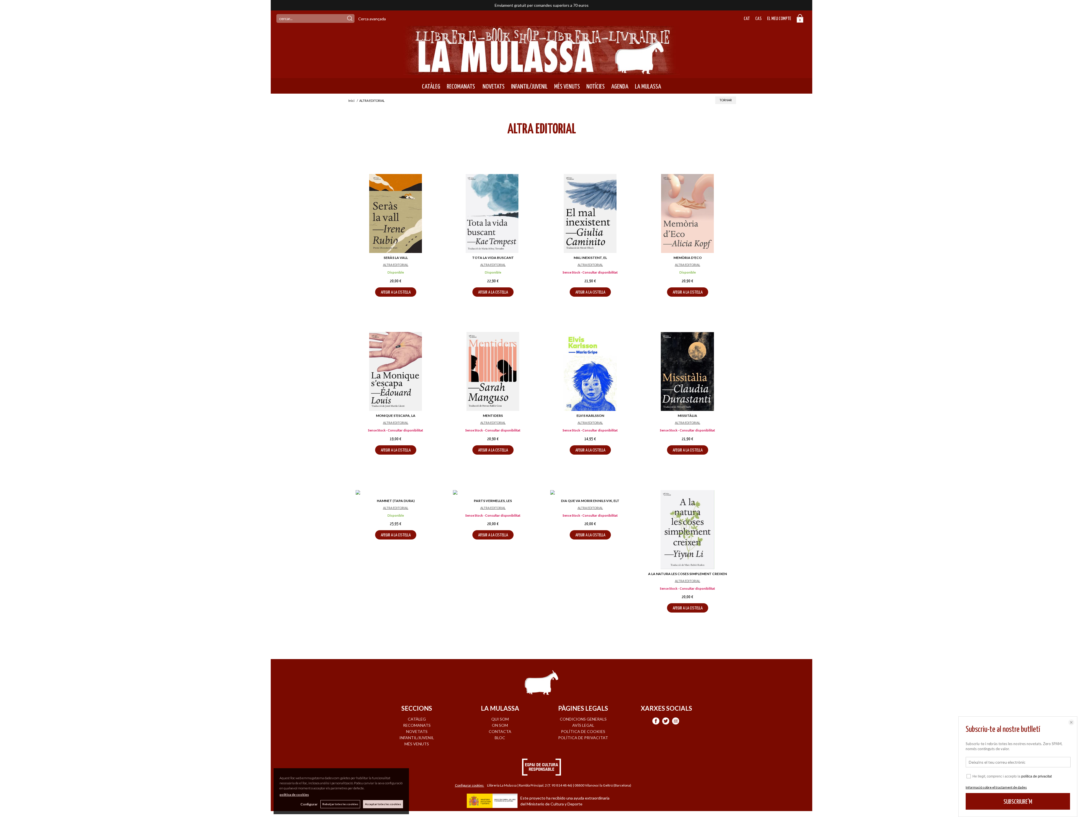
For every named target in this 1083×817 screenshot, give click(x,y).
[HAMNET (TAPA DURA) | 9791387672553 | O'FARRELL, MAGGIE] (395, 493)
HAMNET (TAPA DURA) (396, 501)
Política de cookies (583, 731)
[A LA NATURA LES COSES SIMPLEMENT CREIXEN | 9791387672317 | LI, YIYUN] (687, 529)
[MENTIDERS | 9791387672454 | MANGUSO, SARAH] (493, 371)
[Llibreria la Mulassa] (541, 71)
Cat (747, 18)
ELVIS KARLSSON (590, 415)
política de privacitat (1036, 776)
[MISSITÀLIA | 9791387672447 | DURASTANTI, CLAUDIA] (687, 371)
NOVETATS (493, 86)
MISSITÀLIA (687, 415)
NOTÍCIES (595, 86)
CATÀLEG (431, 86)
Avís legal (583, 725)
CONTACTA (500, 731)
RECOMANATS (461, 86)
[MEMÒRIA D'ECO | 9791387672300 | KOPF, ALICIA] (687, 213)
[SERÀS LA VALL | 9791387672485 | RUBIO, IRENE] (395, 213)
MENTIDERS (493, 415)
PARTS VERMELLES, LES (493, 501)
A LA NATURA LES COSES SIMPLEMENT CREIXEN (687, 574)
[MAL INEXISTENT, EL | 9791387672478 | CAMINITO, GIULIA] (590, 213)
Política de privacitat (583, 737)
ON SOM (500, 725)
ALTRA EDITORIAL (395, 265)
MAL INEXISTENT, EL (590, 258)
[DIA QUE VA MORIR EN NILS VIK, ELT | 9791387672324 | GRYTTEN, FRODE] (590, 493)
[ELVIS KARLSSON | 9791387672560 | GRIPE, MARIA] (590, 371)
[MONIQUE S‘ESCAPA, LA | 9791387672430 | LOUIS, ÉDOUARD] (395, 371)
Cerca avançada (372, 18)
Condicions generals (583, 719)
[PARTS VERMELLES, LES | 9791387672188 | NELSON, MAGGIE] (493, 493)
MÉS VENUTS (567, 86)
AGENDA (619, 86)
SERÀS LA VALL (396, 258)
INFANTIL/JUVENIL (529, 86)
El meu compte (779, 18)
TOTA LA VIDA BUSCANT (493, 258)
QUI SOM (500, 719)
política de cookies (294, 794)
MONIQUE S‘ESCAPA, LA (395, 415)
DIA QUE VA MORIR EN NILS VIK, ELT (590, 501)
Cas (758, 18)
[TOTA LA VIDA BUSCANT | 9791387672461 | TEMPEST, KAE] (493, 213)
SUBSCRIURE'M (1017, 802)
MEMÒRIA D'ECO (687, 258)
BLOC (500, 737)
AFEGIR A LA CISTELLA (396, 292)
